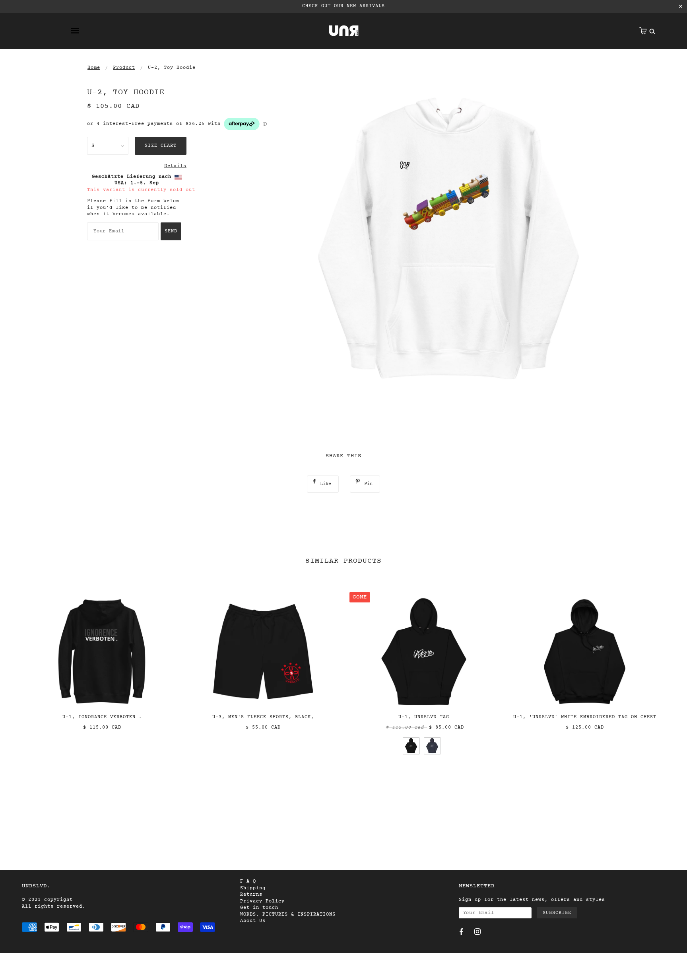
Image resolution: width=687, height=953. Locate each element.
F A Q (248, 881)
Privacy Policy (262, 901)
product (124, 67)
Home (93, 67)
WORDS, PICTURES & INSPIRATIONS (288, 914)
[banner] (343, 31)
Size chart (161, 145)
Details (175, 166)
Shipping (253, 888)
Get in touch (259, 907)
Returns (251, 894)
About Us (253, 921)
